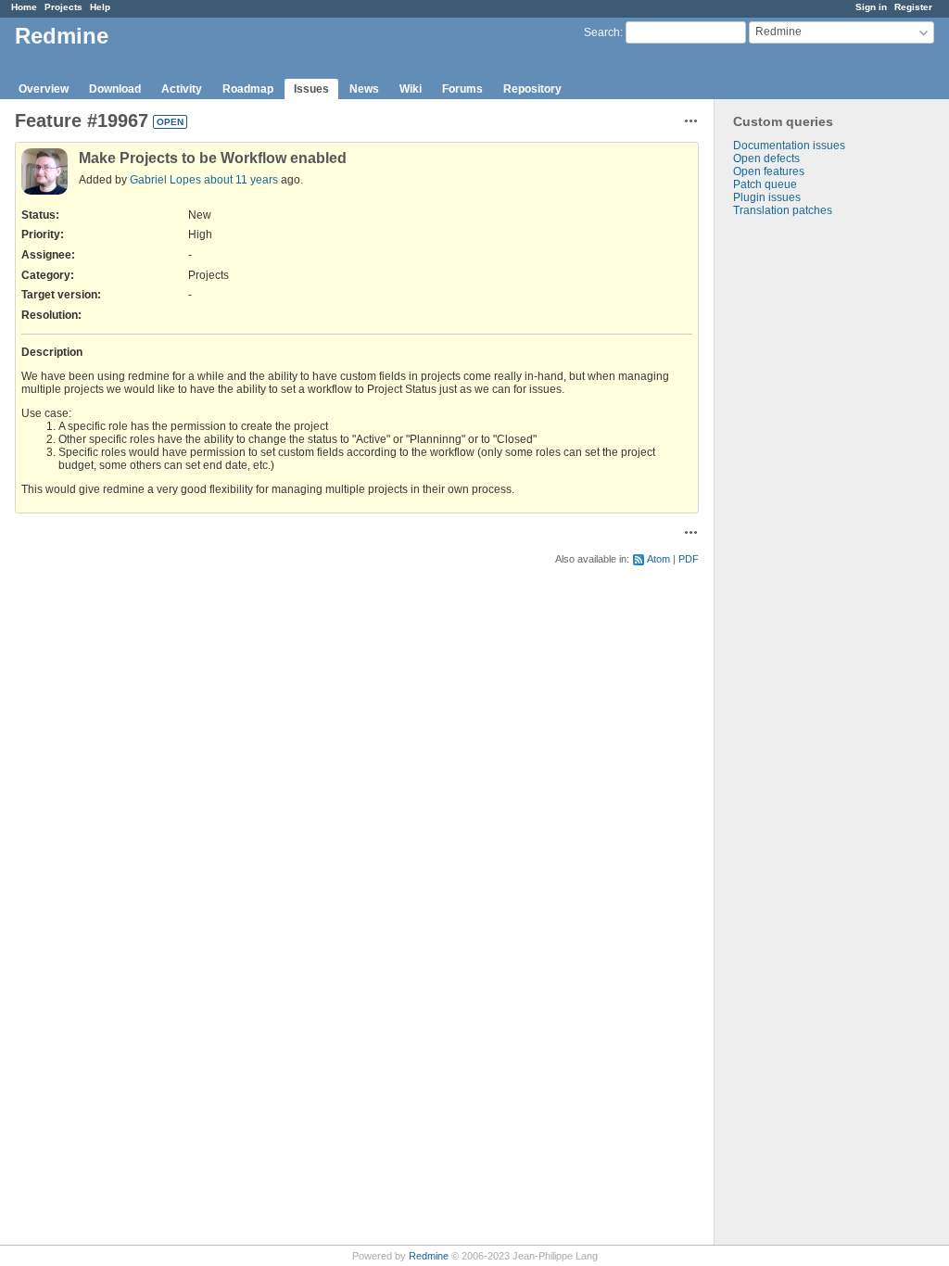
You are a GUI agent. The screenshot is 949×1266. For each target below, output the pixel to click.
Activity (181, 88)
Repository (532, 88)
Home (24, 7)
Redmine (429, 1255)
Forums (462, 88)
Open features (768, 171)
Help (100, 7)
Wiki (410, 88)
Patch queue (765, 184)
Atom (658, 558)
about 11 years (241, 179)
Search (602, 32)
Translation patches (782, 210)
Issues (311, 88)
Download (115, 88)
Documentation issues (789, 145)
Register (913, 7)
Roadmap (247, 88)
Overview (44, 88)
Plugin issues (767, 197)
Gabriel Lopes (165, 179)
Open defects (766, 158)
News (364, 88)
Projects (63, 7)
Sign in (871, 7)
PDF (688, 558)
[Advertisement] (807, 508)
